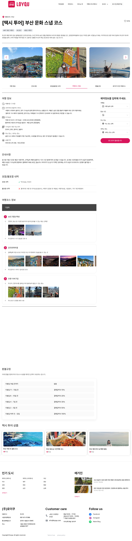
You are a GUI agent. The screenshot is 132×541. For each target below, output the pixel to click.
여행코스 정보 (76, 86)
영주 (24, 482)
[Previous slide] (6, 57)
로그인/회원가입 (117, 4)
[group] (23, 443)
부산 (45, 478)
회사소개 (80, 4)
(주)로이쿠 (8, 509)
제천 (24, 485)
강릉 (3, 485)
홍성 (45, 482)
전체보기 (77, 496)
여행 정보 (13, 86)
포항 (3, 488)
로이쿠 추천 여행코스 (119, 86)
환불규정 (98, 86)
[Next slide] (125, 57)
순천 (24, 488)
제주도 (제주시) (6, 478)
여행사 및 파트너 (92, 4)
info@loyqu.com (55, 520)
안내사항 (34, 86)
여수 (3, 482)
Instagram (96, 518)
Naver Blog (96, 521)
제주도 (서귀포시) (28, 478)
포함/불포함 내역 (55, 86)
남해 (45, 488)
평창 (45, 485)
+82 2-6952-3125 (54, 515)
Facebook (96, 514)
